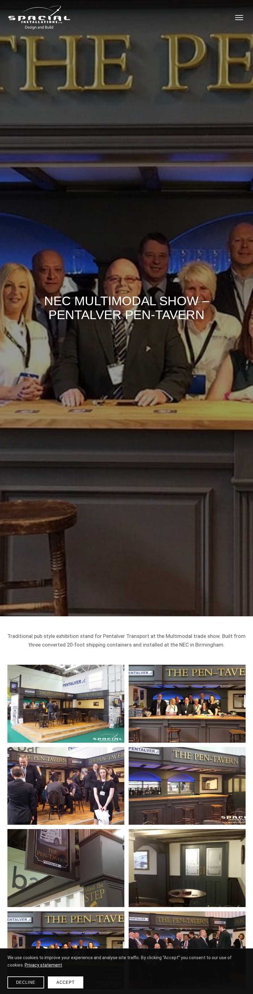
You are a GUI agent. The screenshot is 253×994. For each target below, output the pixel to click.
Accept (65, 982)
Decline (25, 982)
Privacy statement (43, 965)
